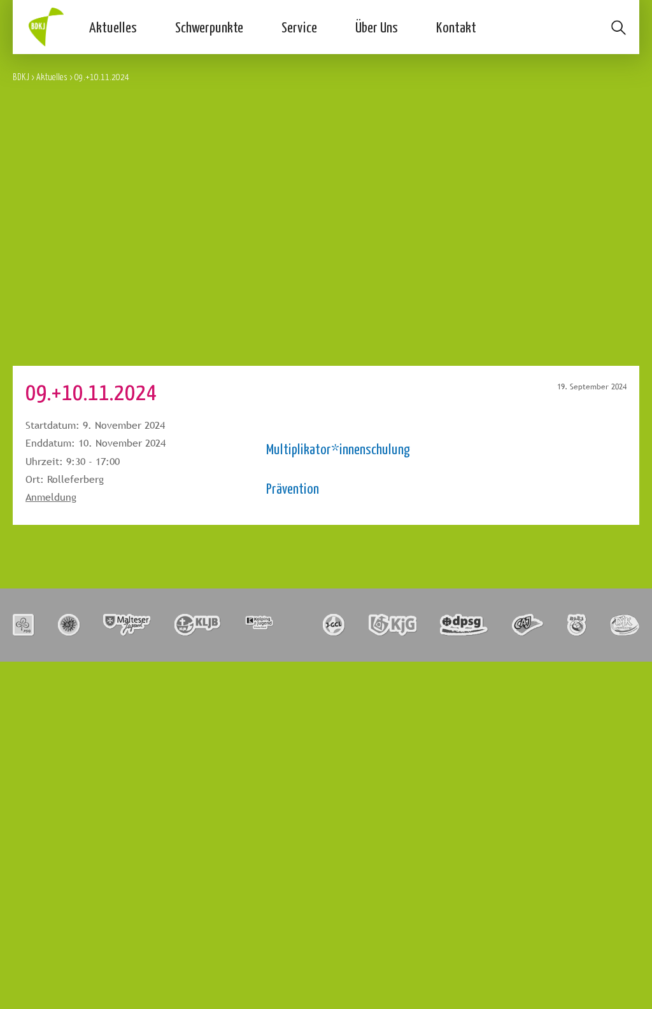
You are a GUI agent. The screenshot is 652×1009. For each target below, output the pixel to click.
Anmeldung (50, 497)
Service (299, 27)
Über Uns (376, 27)
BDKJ (21, 76)
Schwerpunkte (209, 27)
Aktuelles (113, 27)
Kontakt (456, 27)
